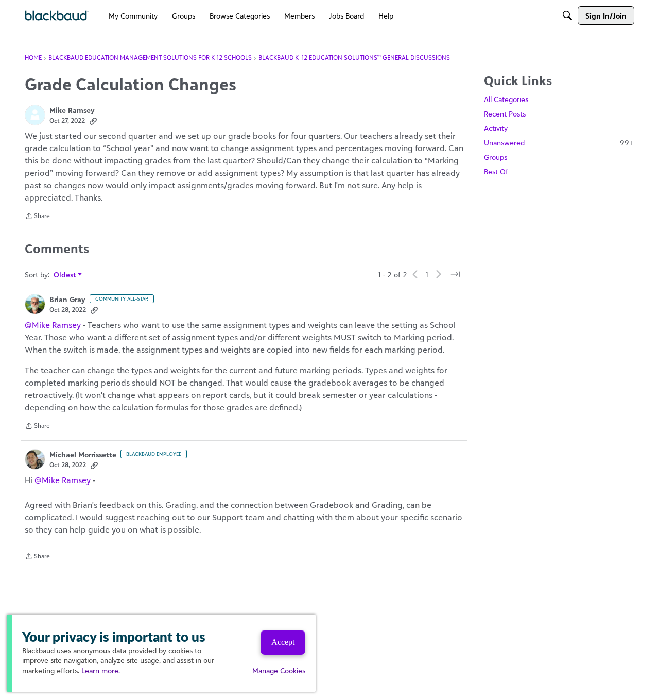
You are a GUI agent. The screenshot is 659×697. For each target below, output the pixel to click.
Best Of (496, 171)
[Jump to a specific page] (455, 274)
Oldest (65, 275)
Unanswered (559, 142)
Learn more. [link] (100, 670)
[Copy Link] (93, 120)
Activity (496, 128)
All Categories (506, 99)
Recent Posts (505, 113)
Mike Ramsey (72, 110)
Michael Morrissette (82, 454)
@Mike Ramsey (53, 325)
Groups (495, 157)
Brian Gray (67, 299)
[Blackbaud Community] (57, 15)
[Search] (567, 15)
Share (37, 217)
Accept (282, 642)
